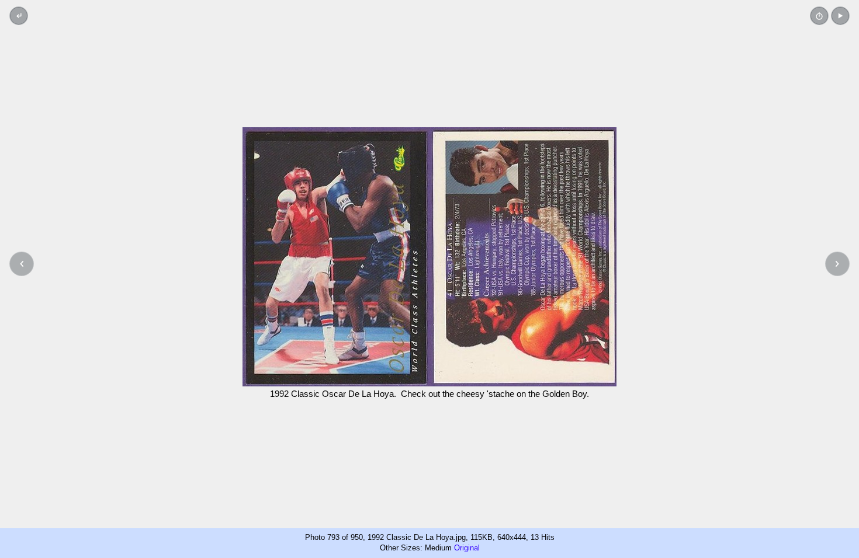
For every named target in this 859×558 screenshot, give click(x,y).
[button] (840, 15)
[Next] (837, 264)
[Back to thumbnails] (18, 15)
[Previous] (21, 264)
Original (467, 547)
